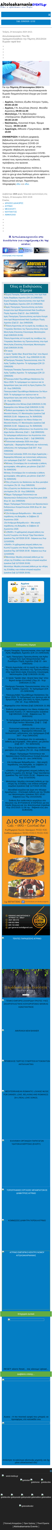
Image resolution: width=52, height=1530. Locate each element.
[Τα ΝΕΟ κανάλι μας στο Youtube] (26, 1498)
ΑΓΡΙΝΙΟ (8, 206)
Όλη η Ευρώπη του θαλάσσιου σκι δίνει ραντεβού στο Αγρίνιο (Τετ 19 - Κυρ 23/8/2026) (27, 748)
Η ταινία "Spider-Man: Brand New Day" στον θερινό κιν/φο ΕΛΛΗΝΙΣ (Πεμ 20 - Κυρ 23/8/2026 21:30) (27, 680)
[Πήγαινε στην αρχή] (25, 1483)
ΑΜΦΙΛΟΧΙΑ (10, 215)
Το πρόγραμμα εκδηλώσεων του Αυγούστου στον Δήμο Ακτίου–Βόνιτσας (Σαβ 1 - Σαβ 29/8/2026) (27, 722)
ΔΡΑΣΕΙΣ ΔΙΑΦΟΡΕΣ (14, 203)
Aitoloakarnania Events (26, 1526)
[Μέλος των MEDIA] (26, 1512)
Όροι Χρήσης (29, 1523)
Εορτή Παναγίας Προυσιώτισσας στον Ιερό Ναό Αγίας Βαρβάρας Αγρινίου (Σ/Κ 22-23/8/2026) (27, 651)
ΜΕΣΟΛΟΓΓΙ (10, 209)
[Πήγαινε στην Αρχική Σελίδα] (35, 1483)
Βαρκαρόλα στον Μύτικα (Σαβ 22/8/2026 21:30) (24, 407)
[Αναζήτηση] (46, 1498)
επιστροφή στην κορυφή (12, 256)
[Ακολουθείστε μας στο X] (6, 1498)
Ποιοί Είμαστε (43, 1523)
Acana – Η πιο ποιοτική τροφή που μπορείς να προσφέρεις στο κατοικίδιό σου (26, 1417)
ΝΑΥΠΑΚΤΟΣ (11, 212)
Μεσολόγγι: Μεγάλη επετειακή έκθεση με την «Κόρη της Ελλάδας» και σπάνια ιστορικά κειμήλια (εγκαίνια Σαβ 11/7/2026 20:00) (26, 569)
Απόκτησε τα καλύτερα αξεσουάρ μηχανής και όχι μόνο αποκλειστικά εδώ (26, 1461)
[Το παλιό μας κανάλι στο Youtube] (16, 1498)
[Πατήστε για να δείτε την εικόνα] (26, 73)
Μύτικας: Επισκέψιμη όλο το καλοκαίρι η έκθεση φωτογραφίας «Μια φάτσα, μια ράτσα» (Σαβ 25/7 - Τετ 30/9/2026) (25, 476)
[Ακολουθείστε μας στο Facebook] (46, 1483)
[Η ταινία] (8, 351)
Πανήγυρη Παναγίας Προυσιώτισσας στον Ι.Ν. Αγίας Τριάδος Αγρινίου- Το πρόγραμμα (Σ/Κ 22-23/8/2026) (24, 373)
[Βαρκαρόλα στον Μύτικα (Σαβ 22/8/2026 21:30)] (25, 404)
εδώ (18, 184)
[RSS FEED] (36, 1498)
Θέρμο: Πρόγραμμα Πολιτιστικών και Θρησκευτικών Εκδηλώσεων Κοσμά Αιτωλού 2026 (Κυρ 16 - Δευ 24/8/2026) (26, 507)
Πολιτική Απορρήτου (13, 1523)
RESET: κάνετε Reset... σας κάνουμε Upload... (26, 1369)
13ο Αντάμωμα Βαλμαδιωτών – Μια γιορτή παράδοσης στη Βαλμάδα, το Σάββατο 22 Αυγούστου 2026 (22, 526)
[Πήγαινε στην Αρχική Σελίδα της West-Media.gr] (10, 1483)
